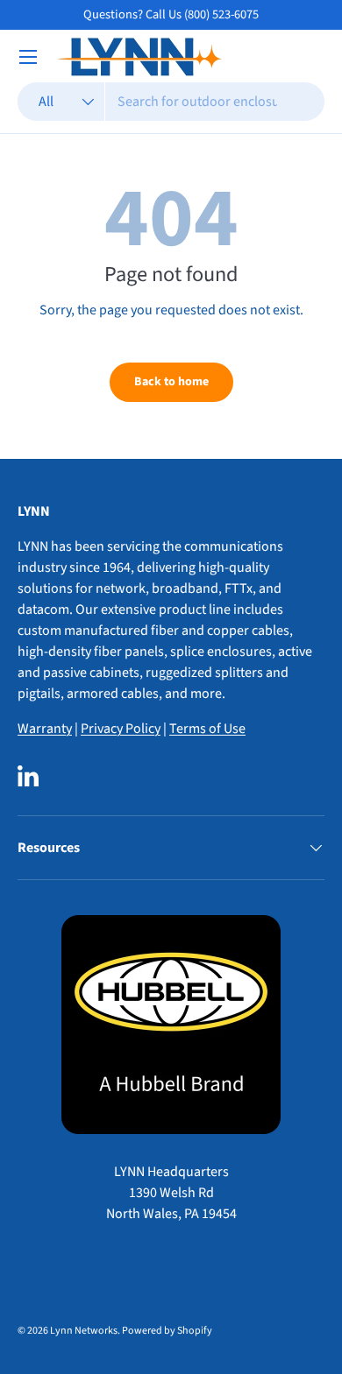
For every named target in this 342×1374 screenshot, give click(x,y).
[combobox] (171, 101)
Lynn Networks (84, 1330)
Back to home (171, 382)
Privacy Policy (120, 728)
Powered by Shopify (167, 1330)
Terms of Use (207, 728)
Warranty (45, 728)
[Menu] (28, 57)
